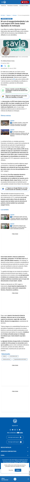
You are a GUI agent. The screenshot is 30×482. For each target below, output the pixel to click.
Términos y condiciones (8, 461)
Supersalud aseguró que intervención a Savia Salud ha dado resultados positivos (18, 227)
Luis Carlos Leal (13, 356)
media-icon (15, 479)
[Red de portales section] (27, 447)
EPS (14, 79)
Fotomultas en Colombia (12, 5)
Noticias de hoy (6, 359)
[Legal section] (27, 455)
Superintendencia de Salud (20, 359)
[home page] (15, 421)
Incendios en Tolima (23, 5)
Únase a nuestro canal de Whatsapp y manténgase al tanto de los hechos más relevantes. (16, 90)
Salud (4, 356)
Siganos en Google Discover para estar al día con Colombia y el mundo (16, 96)
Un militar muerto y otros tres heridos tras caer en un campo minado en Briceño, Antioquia (19, 124)
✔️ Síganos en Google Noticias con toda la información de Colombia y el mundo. (16, 188)
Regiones (9, 15)
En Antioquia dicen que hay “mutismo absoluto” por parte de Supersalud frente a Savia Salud (19, 218)
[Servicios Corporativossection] (27, 451)
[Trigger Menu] (2, 2)
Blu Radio (3, 15)
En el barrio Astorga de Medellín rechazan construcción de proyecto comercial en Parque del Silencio (19, 134)
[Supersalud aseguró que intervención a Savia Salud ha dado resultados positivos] (5, 226)
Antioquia (14, 15)
